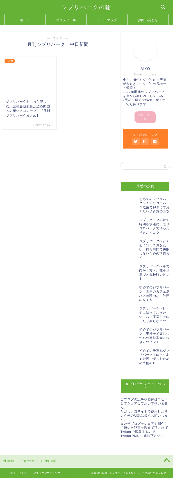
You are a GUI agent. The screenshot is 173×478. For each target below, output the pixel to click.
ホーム (25, 20)
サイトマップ (107, 20)
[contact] (155, 141)
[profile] (145, 48)
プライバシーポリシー (47, 472)
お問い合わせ (148, 20)
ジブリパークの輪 (86, 7)
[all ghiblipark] (145, 141)
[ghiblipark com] (136, 141)
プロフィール (66, 20)
